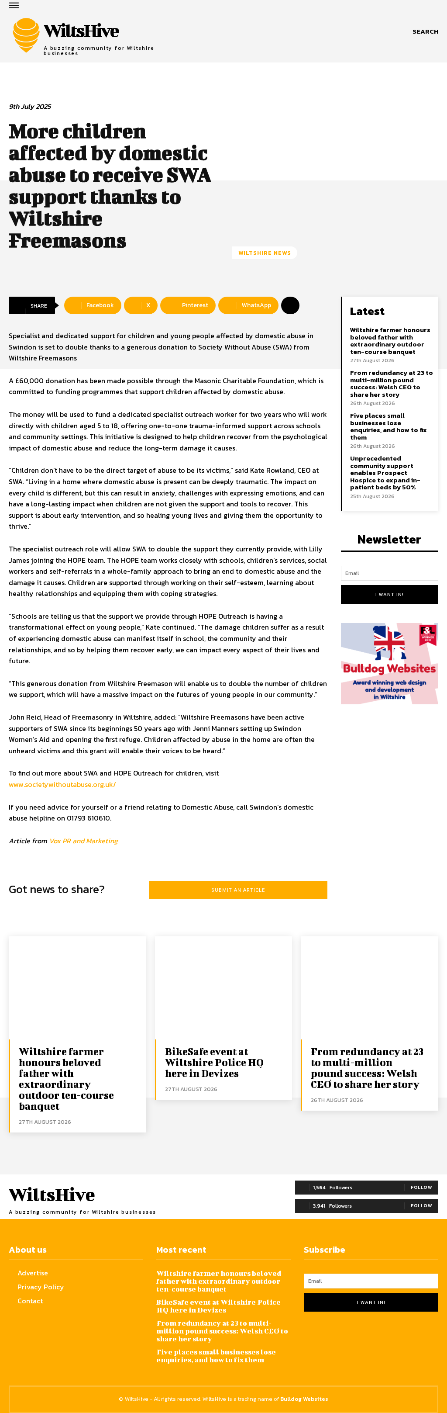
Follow (421, 1187)
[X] (376, 1341)
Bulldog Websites (304, 1399)
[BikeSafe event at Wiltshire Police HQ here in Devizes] (223, 987)
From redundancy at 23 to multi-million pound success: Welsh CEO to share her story (391, 383)
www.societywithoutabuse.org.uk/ (62, 784)
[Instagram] (333, 1341)
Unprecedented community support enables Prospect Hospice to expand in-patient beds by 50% (385, 472)
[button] (425, 31)
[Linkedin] (355, 1341)
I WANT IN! (389, 594)
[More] (290, 305)
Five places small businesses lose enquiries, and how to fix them (388, 426)
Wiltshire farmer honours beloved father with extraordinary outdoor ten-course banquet (390, 341)
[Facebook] (312, 1341)
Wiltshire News (264, 253)
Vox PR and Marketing (83, 840)
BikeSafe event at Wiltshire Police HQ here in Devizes (214, 1062)
